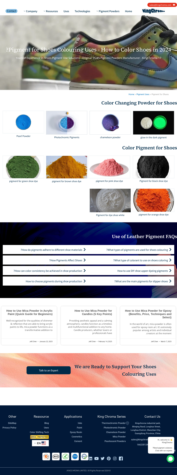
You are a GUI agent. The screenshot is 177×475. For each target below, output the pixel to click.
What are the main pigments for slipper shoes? (141, 281)
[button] (131, 249)
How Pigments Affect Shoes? (65, 260)
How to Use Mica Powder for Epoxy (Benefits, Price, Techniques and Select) (148, 314)
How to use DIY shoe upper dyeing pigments (142, 270)
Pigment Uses (142, 94)
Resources (52, 11)
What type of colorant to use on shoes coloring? (140, 260)
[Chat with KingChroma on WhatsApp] (170, 459)
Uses (66, 11)
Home (128, 11)
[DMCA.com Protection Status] (39, 437)
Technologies (82, 11)
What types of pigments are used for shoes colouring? (137, 249)
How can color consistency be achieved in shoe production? (48, 270)
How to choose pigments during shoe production (54, 281)
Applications (73, 416)
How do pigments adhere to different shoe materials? (51, 249)
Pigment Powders (109, 11)
